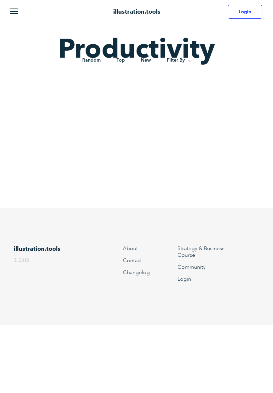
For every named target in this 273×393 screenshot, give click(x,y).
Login (245, 11)
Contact (132, 260)
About (130, 248)
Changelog (136, 272)
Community (191, 267)
